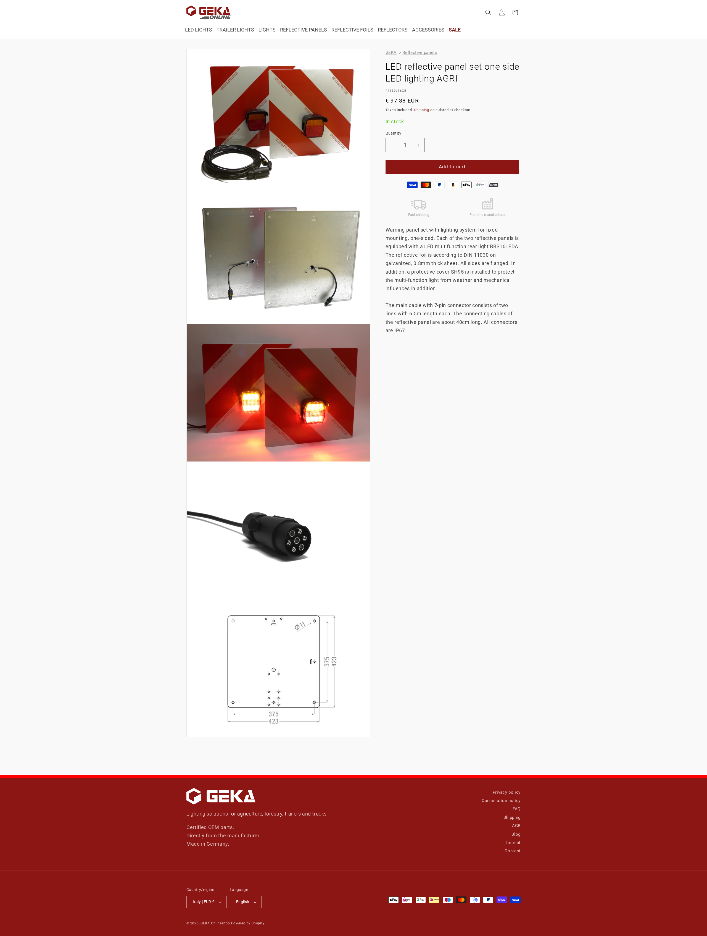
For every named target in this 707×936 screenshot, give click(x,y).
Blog (516, 834)
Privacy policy (507, 792)
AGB (516, 825)
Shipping (421, 110)
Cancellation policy (501, 800)
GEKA (391, 52)
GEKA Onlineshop (215, 923)
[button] (488, 12)
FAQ (517, 808)
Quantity (394, 133)
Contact (513, 850)
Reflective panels (419, 52)
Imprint (513, 842)
